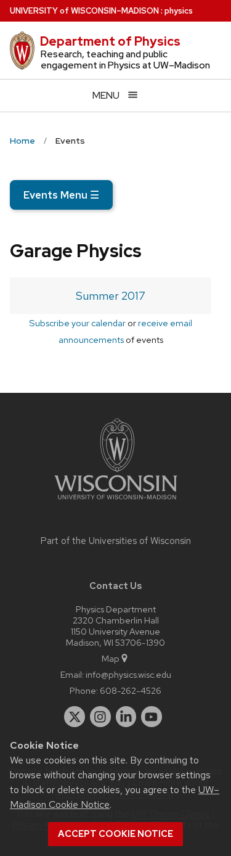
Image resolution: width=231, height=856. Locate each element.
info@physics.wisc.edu (128, 674)
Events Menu (61, 195)
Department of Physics (110, 41)
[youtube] (151, 716)
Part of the (116, 541)
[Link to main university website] (115, 501)
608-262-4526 (130, 690)
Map (111, 658)
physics (178, 11)
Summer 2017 (110, 296)
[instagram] (100, 716)
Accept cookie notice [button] (115, 834)
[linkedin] (126, 716)
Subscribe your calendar (77, 323)
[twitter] (74, 716)
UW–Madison (84, 11)
